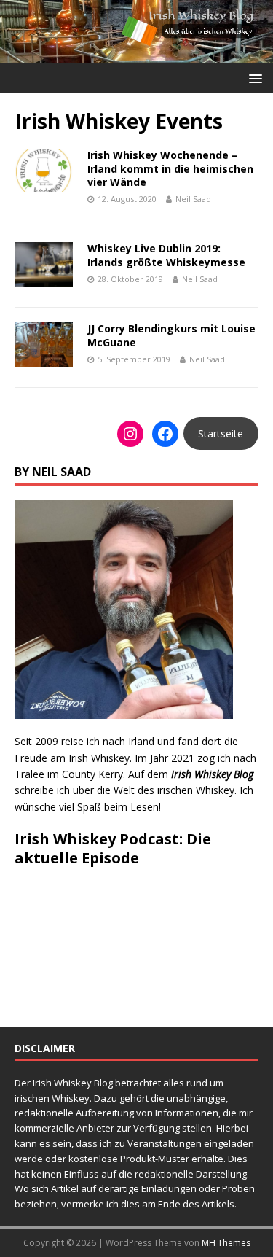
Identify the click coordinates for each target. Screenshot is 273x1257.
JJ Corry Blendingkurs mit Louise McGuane (171, 335)
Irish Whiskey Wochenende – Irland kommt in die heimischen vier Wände (170, 168)
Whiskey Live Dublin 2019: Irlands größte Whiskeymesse (166, 254)
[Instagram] (130, 434)
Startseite (220, 433)
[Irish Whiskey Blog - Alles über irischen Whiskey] (136, 55)
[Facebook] (165, 434)
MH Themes (226, 1243)
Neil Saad (193, 198)
